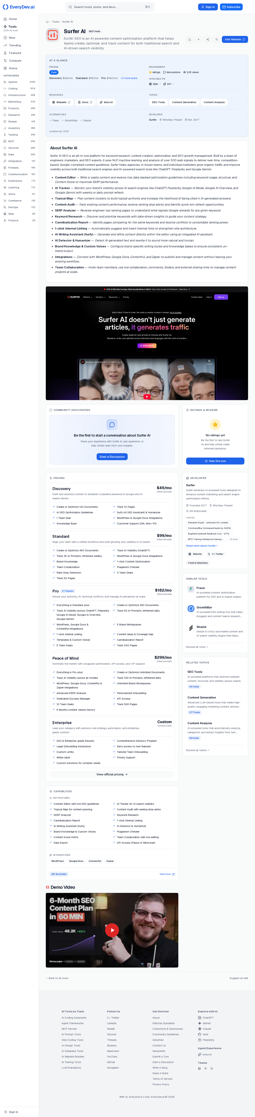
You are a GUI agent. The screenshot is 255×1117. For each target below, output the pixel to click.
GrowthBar (71, 120)
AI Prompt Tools (71, 1034)
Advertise (158, 1039)
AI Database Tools (72, 1051)
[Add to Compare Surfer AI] (216, 39)
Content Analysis (214, 102)
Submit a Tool (160, 1056)
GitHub (111, 1062)
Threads (112, 1039)
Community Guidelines (165, 1034)
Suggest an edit (239, 978)
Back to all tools (58, 978)
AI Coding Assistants (74, 1017)
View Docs (165, 874)
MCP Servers (69, 1028)
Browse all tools (196, 647)
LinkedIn (112, 1023)
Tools (55, 21)
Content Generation (184, 102)
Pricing (53, 66)
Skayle (87, 120)
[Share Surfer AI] (207, 39)
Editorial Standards (163, 1023)
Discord (111, 1034)
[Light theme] (205, 1068)
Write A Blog (159, 1067)
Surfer (153, 119)
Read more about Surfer (201, 545)
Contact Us (159, 1045)
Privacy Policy (160, 1084)
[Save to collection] (198, 39)
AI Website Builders (73, 1056)
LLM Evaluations (71, 1067)
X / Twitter (217, 554)
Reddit (111, 1028)
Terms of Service (162, 1078)
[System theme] (199, 1068)
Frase (55, 120)
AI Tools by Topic (73, 1011)
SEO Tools (158, 102)
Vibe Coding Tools (72, 1039)
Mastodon (113, 1051)
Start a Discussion (112, 457)
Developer (155, 114)
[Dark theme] (211, 1068)
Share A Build (160, 1073)
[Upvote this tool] (189, 39)
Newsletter (158, 1051)
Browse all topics (196, 750)
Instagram (113, 1067)
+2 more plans (129, 78)
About (156, 1017)
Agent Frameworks (73, 1023)
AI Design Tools (71, 1045)
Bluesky (111, 1045)
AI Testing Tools (71, 1062)
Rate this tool (217, 461)
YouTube (112, 1056)
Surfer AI (67, 21)
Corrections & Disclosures (167, 1028)
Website (197, 554)
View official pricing (110, 774)
